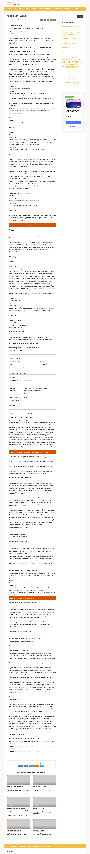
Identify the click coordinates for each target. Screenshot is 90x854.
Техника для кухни (31, 8)
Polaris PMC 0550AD (40, 808)
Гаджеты (21, 8)
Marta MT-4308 (38, 830)
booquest (10, 2)
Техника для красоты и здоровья (62, 8)
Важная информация (33, 846)
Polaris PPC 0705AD (40, 786)
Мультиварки (21, 19)
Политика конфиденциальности (16, 846)
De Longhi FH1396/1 (14, 830)
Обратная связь (45, 846)
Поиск (64, 14)
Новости (76, 8)
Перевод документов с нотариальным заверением (17, 787)
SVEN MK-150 (65, 47)
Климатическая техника (45, 8)
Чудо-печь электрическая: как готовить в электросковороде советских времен (70, 32)
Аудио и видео (12, 8)
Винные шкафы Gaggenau (69, 78)
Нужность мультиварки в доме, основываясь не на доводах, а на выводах (18, 810)
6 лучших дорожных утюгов (70, 51)
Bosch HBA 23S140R (67, 88)
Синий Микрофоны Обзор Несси (71, 26)
